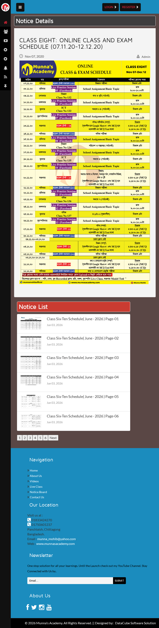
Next (53, 438)
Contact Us (36, 497)
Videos (34, 481)
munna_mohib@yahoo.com (56, 539)
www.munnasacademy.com (55, 544)
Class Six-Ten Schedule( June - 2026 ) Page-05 (83, 396)
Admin (145, 56)
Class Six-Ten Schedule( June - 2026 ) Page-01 (83, 319)
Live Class (35, 486)
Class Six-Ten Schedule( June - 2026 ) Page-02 (83, 338)
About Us (35, 476)
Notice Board (38, 492)
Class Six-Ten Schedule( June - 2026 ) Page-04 (83, 377)
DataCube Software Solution (135, 623)
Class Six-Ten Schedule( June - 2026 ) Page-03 (83, 357)
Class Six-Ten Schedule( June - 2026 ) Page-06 (83, 416)
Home (33, 470)
